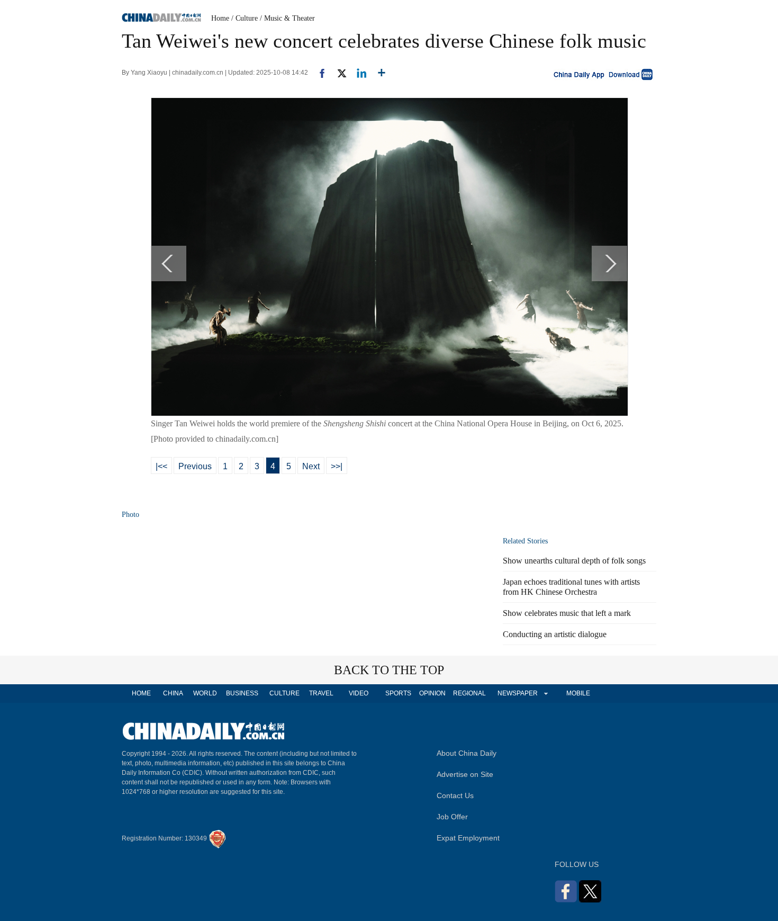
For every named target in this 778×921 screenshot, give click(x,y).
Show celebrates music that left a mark (567, 613)
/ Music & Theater (287, 18)
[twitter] (337, 72)
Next (311, 466)
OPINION (432, 693)
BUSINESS (242, 693)
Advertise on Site (465, 774)
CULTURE (284, 693)
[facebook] (318, 72)
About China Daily (466, 753)
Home (220, 18)
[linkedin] (357, 72)
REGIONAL (469, 693)
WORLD (205, 693)
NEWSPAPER (517, 693)
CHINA (173, 693)
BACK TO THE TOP (389, 670)
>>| (336, 466)
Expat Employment (468, 838)
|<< (161, 466)
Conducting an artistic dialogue (555, 634)
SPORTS (398, 693)
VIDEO (358, 693)
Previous (195, 466)
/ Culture (244, 18)
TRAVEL (321, 693)
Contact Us (455, 795)
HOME (141, 693)
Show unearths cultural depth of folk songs (574, 560)
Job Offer (452, 816)
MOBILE (578, 693)
